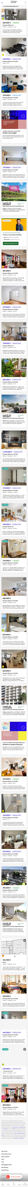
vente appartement (22, 1127)
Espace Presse (5, 1170)
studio (24, 1133)
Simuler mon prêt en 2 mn (10, 243)
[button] (11, 18)
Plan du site (4, 1151)
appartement (19, 1133)
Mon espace (25, 1184)
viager (14, 1128)
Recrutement (4, 1167)
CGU (2, 1159)
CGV (2, 1162)
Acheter (2, 1184)
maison (15, 1133)
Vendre (8, 1184)
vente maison (15, 1127)
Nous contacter (5, 1156)
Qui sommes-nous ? (6, 1154)
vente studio (5, 1128)
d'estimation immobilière (19, 1138)
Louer (14, 1184)
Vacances (19, 1184)
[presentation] (2, 11)
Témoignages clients (6, 1164)
